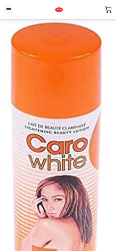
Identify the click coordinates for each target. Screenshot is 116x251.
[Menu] (8, 9)
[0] (108, 9)
